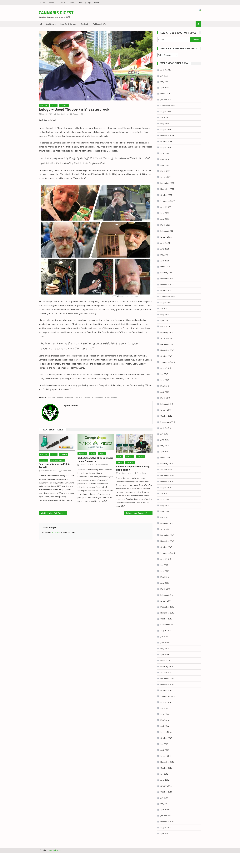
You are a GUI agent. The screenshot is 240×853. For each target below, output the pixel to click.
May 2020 (164, 314)
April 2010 (164, 833)
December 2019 (167, 344)
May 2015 (164, 648)
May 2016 (164, 576)
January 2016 (166, 600)
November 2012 (167, 761)
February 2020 (166, 332)
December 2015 (167, 606)
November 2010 (167, 821)
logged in (56, 532)
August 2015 (165, 630)
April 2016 (164, 582)
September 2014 (167, 696)
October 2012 (166, 767)
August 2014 (165, 702)
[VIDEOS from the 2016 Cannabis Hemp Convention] (96, 442)
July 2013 (164, 744)
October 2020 (166, 290)
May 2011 (164, 803)
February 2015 (166, 666)
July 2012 (164, 773)
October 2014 (166, 690)
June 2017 (164, 499)
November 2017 (167, 481)
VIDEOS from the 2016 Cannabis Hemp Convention (95, 459)
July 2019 (164, 374)
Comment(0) (78, 114)
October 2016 (166, 547)
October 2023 (166, 141)
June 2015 (164, 642)
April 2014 (164, 726)
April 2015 (164, 654)
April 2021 (164, 260)
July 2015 (164, 636)
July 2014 (164, 708)
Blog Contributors (68, 23)
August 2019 (165, 368)
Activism (43, 105)
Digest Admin (62, 114)
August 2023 (165, 147)
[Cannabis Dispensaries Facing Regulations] (134, 443)
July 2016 (164, 565)
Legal (89, 2)
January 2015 (166, 672)
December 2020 (167, 278)
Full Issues (61, 2)
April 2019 (164, 391)
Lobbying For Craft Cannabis (53, 513)
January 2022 (166, 236)
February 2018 (166, 463)
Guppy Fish (89, 397)
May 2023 (164, 159)
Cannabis (59, 397)
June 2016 (164, 570)
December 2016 (167, 535)
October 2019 (166, 356)
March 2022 (165, 224)
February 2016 (166, 594)
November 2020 (167, 284)
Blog (54, 105)
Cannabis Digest (56, 12)
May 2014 (164, 720)
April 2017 (164, 511)
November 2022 (167, 189)
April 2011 (164, 809)
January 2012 (166, 785)
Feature (51, 2)
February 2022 (166, 230)
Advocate (51, 397)
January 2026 (166, 99)
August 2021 (165, 242)
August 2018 (165, 427)
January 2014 (166, 732)
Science (80, 2)
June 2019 (164, 380)
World (96, 2)
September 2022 (167, 201)
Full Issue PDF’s (99, 23)
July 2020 (164, 308)
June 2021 (164, 248)
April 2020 (164, 320)
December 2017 (167, 475)
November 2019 (167, 350)
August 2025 (165, 111)
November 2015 (167, 612)
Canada (71, 2)
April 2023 (164, 165)
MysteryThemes (55, 850)
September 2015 (167, 624)
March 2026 (165, 93)
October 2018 (166, 415)
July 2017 (164, 493)
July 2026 (164, 75)
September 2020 (167, 296)
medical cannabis (110, 397)
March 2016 (165, 588)
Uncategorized (57, 460)
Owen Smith (103, 464)
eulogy (81, 397)
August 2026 (165, 69)
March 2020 (165, 326)
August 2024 (165, 129)
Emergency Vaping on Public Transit (54, 465)
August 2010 (165, 827)
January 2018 (166, 469)
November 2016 (167, 541)
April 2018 (164, 451)
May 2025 (164, 123)
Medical (43, 460)
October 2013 (166, 738)
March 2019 (165, 397)
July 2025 (164, 117)
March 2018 (165, 457)
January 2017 (166, 529)
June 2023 (164, 153)
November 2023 (167, 135)
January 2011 (166, 815)
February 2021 (166, 272)
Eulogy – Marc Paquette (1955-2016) (139, 513)
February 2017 (166, 523)
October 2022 (166, 195)
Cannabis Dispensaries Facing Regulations (132, 468)
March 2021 (165, 266)
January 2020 (166, 338)
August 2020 (165, 302)
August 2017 (165, 487)
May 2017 (164, 505)
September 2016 (167, 553)
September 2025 (167, 105)
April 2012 (164, 779)
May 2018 (164, 445)
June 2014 (164, 714)
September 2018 (167, 421)
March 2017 (165, 517)
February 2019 (166, 403)
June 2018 (164, 439)
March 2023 (165, 171)
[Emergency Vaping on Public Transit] (57, 442)
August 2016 (165, 559)
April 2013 (164, 750)
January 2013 (166, 755)
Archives (50, 23)
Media (101, 454)
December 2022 (167, 183)
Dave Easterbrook (71, 397)
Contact (84, 23)
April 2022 (164, 218)
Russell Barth (66, 470)
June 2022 (164, 212)
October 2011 (166, 791)
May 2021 (164, 254)
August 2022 (165, 207)
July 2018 (164, 433)
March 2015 (165, 660)
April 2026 (164, 87)
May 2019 (164, 386)
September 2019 (167, 362)
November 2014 (167, 684)
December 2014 (167, 678)
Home (42, 2)
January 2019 (166, 409)
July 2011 (164, 797)
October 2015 (166, 618)
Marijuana (99, 397)
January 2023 (166, 177)
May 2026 (164, 81)
